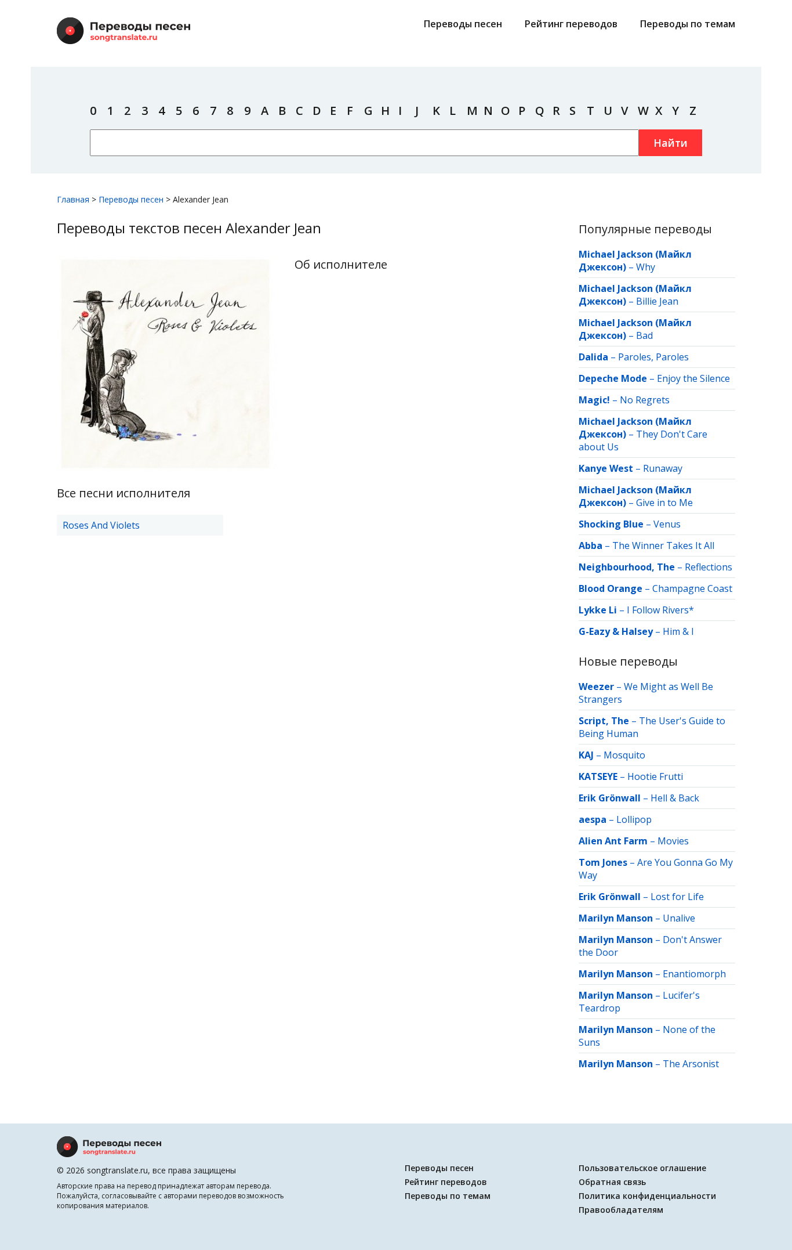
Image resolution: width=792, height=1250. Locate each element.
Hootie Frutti (655, 776)
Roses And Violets (101, 525)
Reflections (708, 567)
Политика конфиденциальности (647, 1195)
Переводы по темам (687, 23)
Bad (644, 335)
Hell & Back (675, 798)
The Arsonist (691, 1063)
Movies (673, 840)
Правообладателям (621, 1209)
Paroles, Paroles (653, 357)
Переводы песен (463, 23)
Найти (670, 143)
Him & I (678, 631)
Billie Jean (657, 301)
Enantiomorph (694, 973)
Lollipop (634, 819)
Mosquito (624, 755)
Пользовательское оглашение (642, 1167)
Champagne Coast (692, 588)
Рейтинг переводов (571, 23)
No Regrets (645, 399)
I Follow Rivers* (660, 610)
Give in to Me (664, 502)
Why (645, 267)
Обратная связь (612, 1181)
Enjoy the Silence (693, 378)
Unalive (679, 918)
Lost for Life (677, 896)
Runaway (662, 468)
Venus (667, 524)
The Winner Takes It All (663, 545)
